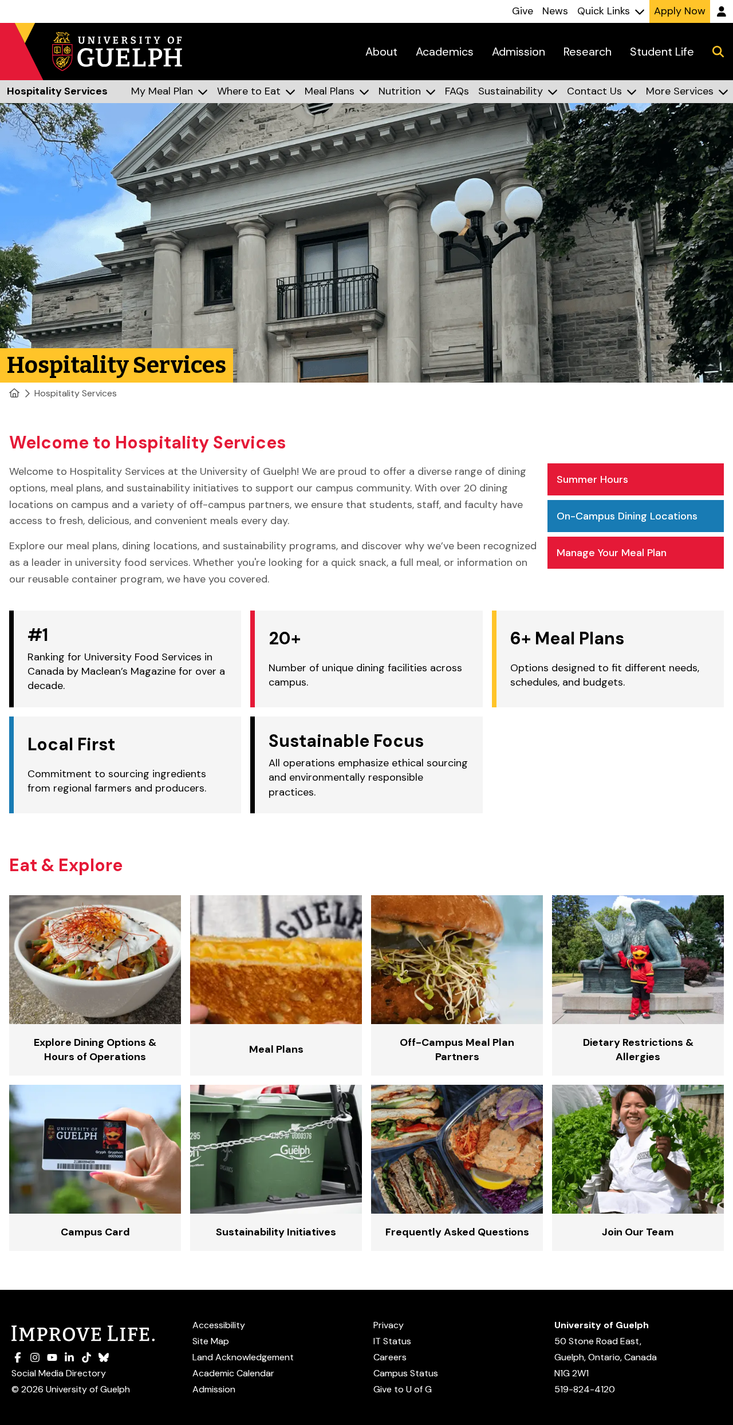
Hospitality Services (75, 393)
